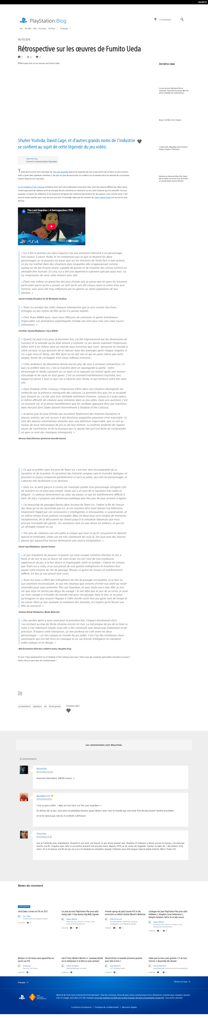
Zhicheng (26, 966)
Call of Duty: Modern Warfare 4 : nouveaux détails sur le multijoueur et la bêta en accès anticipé (82, 959)
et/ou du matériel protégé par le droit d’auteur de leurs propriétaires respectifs (129, 998)
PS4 (35, 28)
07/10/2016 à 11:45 (44, 836)
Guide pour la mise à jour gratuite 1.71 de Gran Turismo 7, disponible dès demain (168, 959)
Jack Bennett (115, 966)
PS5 (21, 28)
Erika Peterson (116, 919)
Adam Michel (71, 919)
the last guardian (55, 706)
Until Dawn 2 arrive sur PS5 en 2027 (33, 911)
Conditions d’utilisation (81, 1007)
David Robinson (159, 966)
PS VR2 (28, 28)
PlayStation (48, 20)
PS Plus (51, 28)
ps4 (45, 706)
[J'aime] (28, 923)
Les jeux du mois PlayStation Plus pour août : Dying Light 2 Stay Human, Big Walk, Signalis (80, 913)
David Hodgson (72, 966)
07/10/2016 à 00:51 (44, 799)
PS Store (42, 28)
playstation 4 (37, 706)
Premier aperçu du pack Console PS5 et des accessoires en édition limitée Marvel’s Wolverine (125, 913)
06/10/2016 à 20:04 (44, 771)
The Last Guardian (60, 172)
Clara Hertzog (31, 158)
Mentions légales (129, 1007)
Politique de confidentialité (107, 1007)
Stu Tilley (26, 916)
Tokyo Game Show (102, 197)
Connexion (165, 19)
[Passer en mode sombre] (155, 19)
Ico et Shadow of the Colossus (31, 187)
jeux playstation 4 (25, 706)
